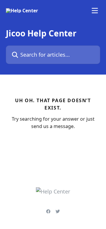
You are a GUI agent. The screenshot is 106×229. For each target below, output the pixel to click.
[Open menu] (95, 10)
